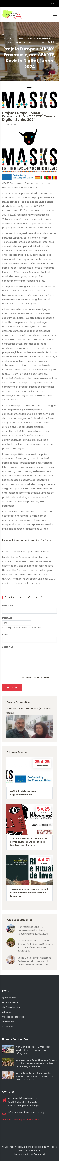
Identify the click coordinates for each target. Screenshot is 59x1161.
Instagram (21, 540)
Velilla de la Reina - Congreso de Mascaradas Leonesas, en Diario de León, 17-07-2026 (34, 961)
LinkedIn (34, 540)
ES (51, 3)
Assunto (6, 634)
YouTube (46, 540)
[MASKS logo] (29, 89)
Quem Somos (9, 997)
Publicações (8, 1021)
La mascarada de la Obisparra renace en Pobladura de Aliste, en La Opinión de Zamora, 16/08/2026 (35, 945)
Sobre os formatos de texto (36, 677)
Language (7, 618)
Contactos (7, 1026)
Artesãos (6, 1012)
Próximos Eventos (11, 1002)
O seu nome (8, 605)
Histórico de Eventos (12, 1007)
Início (6, 34)
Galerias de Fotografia (13, 1016)
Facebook (8, 540)
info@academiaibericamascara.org (26, 1112)
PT (54, 3)
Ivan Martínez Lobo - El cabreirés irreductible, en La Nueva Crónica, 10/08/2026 (33, 930)
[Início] (12, 14)
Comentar (7, 647)
